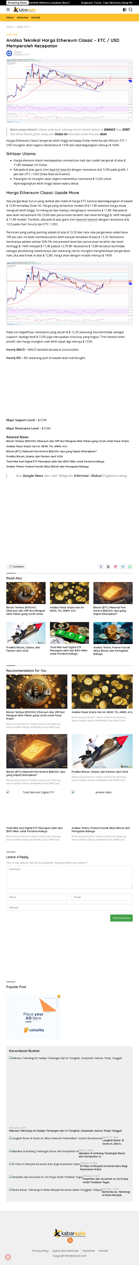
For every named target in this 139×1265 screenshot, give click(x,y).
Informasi (81, 476)
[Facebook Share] (101, 566)
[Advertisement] (69, 389)
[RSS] (70, 1240)
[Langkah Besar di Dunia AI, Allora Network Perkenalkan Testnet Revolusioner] (56, 1138)
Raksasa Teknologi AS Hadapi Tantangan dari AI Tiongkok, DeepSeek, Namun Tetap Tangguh (65, 1130)
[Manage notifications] (8, 1257)
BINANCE (109, 130)
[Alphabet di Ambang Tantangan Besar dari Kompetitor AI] (44, 1151)
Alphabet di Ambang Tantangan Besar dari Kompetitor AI (102, 1155)
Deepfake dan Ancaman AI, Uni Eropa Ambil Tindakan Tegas (105, 1180)
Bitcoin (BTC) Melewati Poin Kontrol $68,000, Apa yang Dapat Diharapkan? (51, 451)
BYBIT (126, 130)
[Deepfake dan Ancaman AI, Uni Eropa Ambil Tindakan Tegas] (46, 1177)
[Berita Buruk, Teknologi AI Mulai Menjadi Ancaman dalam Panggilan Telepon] (55, 1190)
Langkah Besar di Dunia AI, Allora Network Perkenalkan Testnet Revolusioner (116, 1142)
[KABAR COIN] (24, 9)
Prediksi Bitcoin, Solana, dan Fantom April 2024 (34, 456)
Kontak (103, 1250)
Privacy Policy (40, 1250)
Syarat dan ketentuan (65, 1250)
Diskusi (96, 476)
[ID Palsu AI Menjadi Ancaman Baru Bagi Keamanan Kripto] (44, 1164)
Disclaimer (89, 1250)
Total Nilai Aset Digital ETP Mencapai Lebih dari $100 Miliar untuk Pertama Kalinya (55, 461)
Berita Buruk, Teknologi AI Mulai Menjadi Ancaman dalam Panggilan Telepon (116, 1193)
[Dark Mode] (125, 10)
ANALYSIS (12, 34)
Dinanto (18, 52)
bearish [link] (54, 170)
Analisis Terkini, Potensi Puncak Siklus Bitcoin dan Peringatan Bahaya (47, 466)
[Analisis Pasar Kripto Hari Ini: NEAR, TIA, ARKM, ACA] (69, 593)
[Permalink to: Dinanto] (9, 53)
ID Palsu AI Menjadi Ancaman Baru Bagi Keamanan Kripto (103, 1167)
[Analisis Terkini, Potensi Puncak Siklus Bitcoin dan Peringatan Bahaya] (113, 633)
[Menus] (8, 9)
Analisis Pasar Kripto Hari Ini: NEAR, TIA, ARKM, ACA (36, 446)
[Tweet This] (108, 566)
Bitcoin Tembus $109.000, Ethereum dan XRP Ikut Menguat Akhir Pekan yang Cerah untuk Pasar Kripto (67, 441)
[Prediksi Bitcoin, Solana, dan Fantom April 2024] (26, 633)
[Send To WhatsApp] (130, 566)
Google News (33, 476)
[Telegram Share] (122, 566)
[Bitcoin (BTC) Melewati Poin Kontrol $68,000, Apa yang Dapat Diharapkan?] (113, 593)
